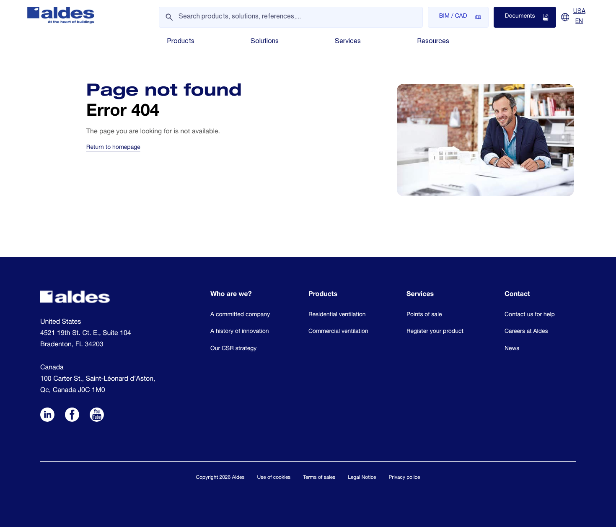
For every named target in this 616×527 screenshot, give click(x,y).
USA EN (579, 17)
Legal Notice (362, 477)
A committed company (240, 315)
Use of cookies (274, 477)
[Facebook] (72, 415)
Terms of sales (319, 477)
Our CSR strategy (233, 349)
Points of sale (424, 315)
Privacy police (404, 477)
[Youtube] (97, 415)
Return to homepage (113, 148)
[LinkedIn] (47, 415)
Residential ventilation (337, 315)
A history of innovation (239, 332)
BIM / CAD (453, 17)
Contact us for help (530, 315)
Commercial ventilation (338, 332)
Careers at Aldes (526, 332)
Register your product (434, 332)
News (512, 349)
